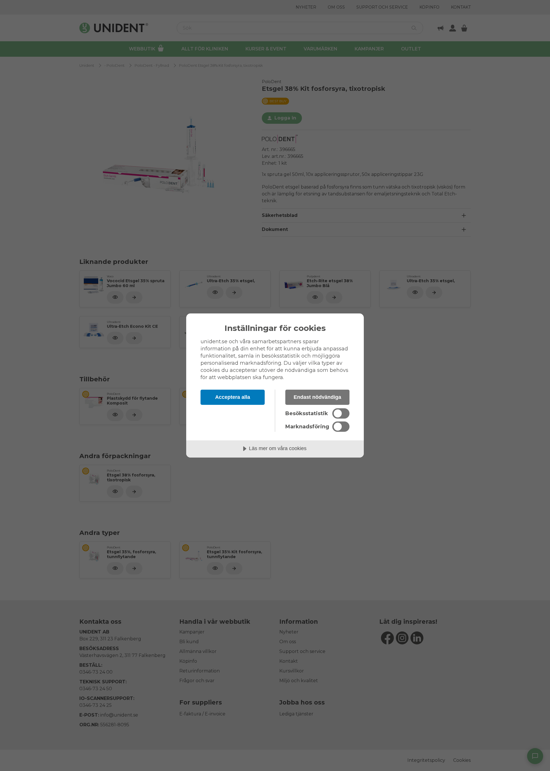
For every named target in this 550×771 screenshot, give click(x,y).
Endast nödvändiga (317, 397)
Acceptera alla (232, 397)
